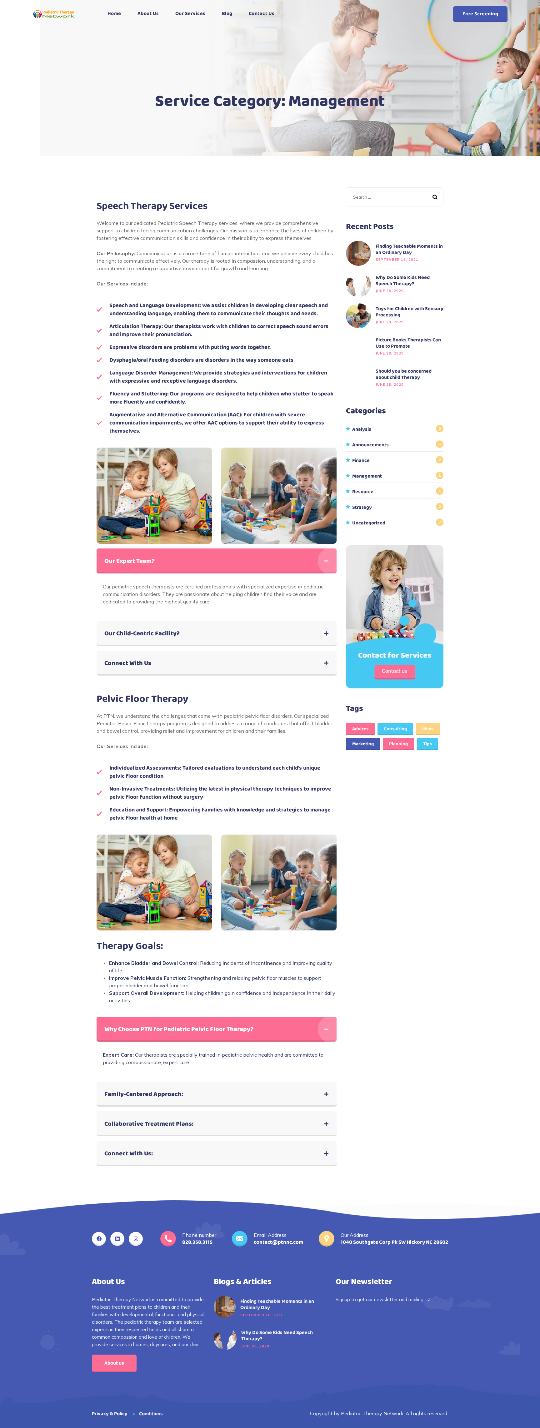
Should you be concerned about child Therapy (404, 374)
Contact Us (262, 13)
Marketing (363, 744)
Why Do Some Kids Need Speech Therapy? (403, 281)
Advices (360, 729)
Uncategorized (368, 523)
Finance (361, 461)
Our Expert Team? (129, 561)
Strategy (362, 507)
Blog (227, 13)
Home (114, 13)
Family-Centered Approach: (143, 1094)
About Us (148, 13)
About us (114, 1363)
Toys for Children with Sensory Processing (409, 312)
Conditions (151, 1414)
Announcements (370, 445)
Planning (398, 744)
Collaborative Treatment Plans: (148, 1124)
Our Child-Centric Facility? (142, 633)
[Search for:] (394, 197)
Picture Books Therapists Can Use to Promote (408, 343)
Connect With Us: (128, 1153)
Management (367, 476)
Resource (362, 492)
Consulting (395, 729)
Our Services (190, 13)
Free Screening (480, 14)
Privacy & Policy (110, 1414)
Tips (427, 744)
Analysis (361, 429)
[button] (217, 560)
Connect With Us (127, 663)
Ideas (427, 729)
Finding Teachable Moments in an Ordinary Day (409, 249)
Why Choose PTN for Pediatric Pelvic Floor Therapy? (178, 1029)
